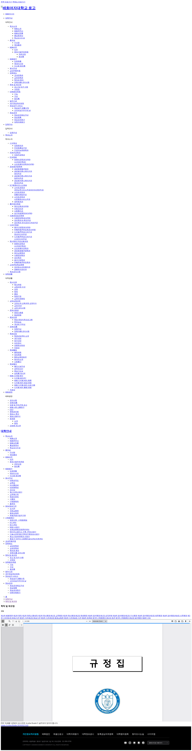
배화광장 (8, 392)
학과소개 (8, 135)
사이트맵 (151, 734)
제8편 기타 (146, 618)
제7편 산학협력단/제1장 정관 (103, 618)
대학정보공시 (88, 734)
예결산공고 (58, 734)
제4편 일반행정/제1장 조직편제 (100, 616)
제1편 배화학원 (7, 616)
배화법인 (46, 734)
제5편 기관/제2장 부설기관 (30, 618)
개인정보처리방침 (31, 734)
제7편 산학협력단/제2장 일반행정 (129, 618)
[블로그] (138, 742)
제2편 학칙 (17, 616)
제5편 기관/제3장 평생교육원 (52, 618)
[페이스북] (143, 742)
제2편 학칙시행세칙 (30, 616)
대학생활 (8, 274)
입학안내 (8, 124)
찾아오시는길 (138, 734)
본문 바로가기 (6, 2)
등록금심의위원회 (105, 734)
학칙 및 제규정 (11, 601)
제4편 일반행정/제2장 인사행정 (125, 616)
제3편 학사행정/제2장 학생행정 (75, 616)
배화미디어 (9, 14)
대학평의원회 (123, 734)
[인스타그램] (130, 742)
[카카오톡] (134, 742)
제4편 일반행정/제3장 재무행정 (150, 616)
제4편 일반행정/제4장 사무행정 (175, 616)
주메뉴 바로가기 (18, 2)
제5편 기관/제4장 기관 (72, 618)
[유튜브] (125, 742)
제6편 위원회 (87, 618)
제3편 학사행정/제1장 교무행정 (50, 616)
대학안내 (8, 18)
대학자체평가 (73, 734)
